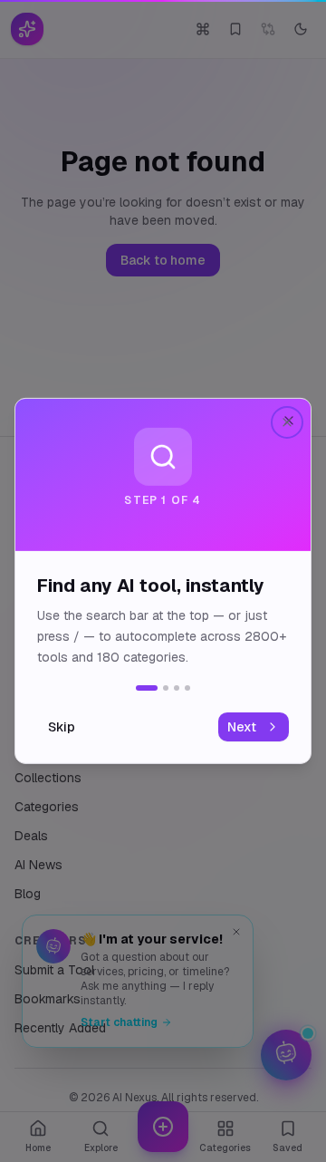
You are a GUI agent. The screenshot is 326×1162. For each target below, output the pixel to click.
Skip (61, 727)
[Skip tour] (287, 422)
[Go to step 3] (176, 688)
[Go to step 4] (187, 688)
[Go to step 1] (147, 688)
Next (241, 727)
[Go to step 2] (165, 688)
